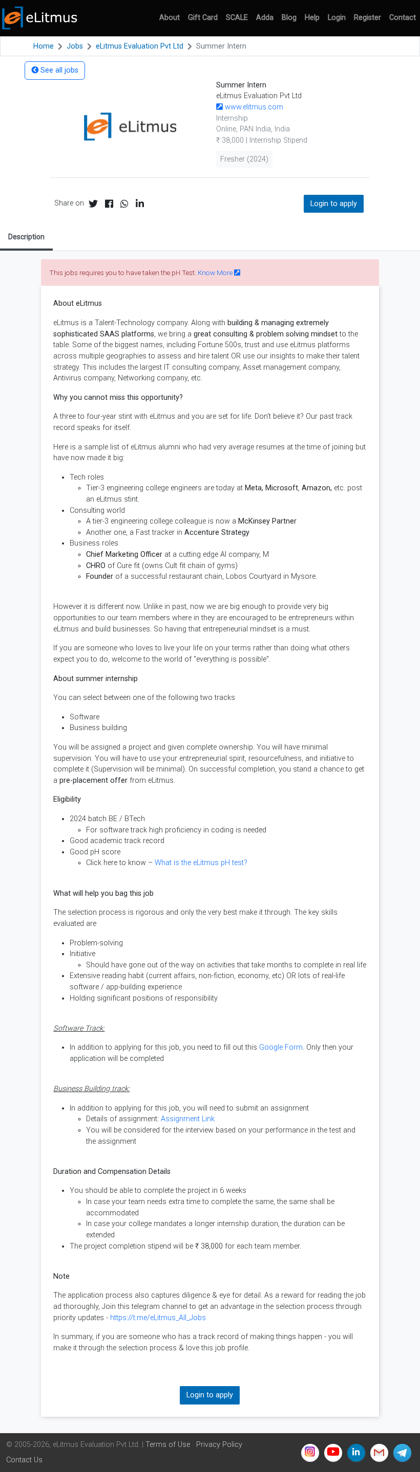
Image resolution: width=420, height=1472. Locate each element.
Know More (216, 272)
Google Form (281, 1047)
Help (312, 17)
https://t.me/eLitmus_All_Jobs (158, 1318)
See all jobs (58, 70)
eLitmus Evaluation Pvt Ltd (139, 46)
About (169, 17)
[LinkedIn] (356, 1453)
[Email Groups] (379, 1453)
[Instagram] (310, 1453)
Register (367, 17)
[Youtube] (333, 1453)
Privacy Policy (219, 1444)
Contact (402, 17)
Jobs (75, 46)
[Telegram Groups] (402, 1453)
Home (43, 46)
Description (26, 237)
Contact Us (24, 1460)
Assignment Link (188, 1119)
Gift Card (203, 17)
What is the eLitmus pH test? (201, 862)
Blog (289, 17)
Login (337, 17)
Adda (265, 17)
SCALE (237, 17)
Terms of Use (167, 1444)
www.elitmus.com (253, 107)
